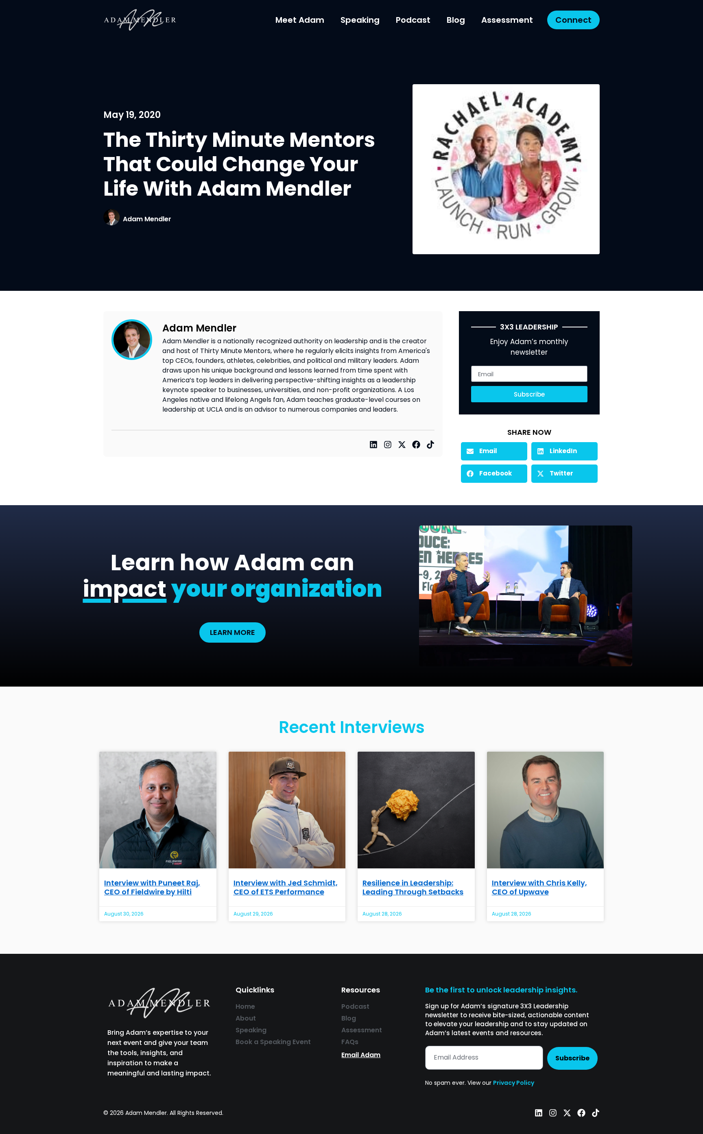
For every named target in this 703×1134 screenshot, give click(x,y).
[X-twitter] (402, 445)
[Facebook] (416, 445)
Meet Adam (299, 20)
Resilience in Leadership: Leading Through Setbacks (412, 887)
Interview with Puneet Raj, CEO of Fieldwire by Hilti (152, 887)
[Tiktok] (430, 445)
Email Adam (360, 1055)
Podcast (413, 20)
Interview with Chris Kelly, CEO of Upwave (539, 887)
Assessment (507, 20)
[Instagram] (388, 445)
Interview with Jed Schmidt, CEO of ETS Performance (286, 887)
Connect (573, 20)
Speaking (360, 20)
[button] (494, 451)
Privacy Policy (513, 1083)
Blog (456, 20)
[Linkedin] (373, 445)
